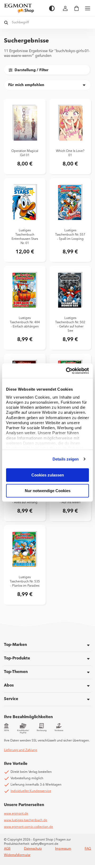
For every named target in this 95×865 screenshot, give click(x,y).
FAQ (88, 848)
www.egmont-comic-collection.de (28, 827)
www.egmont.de (16, 813)
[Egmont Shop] (24, 8)
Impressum (63, 848)
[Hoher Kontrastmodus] (52, 8)
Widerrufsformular (17, 855)
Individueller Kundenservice (31, 791)
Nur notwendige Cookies (47, 490)
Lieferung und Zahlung (20, 750)
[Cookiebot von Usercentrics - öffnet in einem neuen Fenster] (67, 370)
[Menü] (87, 8)
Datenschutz (33, 848)
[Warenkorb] (76, 8)
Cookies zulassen (47, 475)
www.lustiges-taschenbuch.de (25, 820)
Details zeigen (66, 459)
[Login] (65, 8)
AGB (7, 848)
